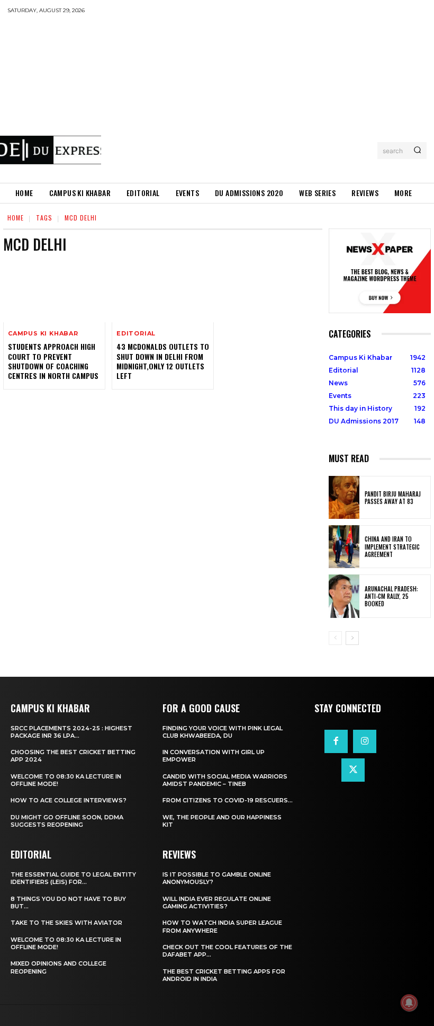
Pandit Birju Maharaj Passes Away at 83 (393, 498)
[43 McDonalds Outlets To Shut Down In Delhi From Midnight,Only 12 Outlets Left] (163, 292)
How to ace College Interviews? (68, 800)
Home (15, 217)
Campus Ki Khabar (43, 334)
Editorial (136, 334)
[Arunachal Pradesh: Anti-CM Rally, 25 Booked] (344, 595)
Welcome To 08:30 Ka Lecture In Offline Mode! (66, 780)
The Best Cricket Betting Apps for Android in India (223, 975)
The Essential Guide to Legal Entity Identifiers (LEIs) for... (73, 878)
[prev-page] (335, 638)
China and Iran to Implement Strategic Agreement (392, 547)
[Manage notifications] (409, 1002)
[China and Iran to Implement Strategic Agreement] (344, 546)
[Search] (417, 150)
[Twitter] (353, 770)
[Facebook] (336, 741)
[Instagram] (364, 741)
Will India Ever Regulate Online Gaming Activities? (216, 902)
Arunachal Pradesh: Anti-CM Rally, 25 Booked (391, 596)
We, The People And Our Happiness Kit (222, 820)
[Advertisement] (267, 98)
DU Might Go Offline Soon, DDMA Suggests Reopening (67, 820)
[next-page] (352, 638)
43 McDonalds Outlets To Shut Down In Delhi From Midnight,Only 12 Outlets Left (162, 361)
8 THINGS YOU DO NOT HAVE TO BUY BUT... (68, 902)
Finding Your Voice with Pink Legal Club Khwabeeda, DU (222, 731)
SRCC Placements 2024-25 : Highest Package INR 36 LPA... (71, 731)
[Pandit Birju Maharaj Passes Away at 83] (344, 497)
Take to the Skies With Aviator (66, 922)
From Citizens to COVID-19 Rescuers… (227, 800)
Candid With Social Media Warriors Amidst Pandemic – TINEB (224, 780)
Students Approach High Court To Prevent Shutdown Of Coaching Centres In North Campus (53, 361)
